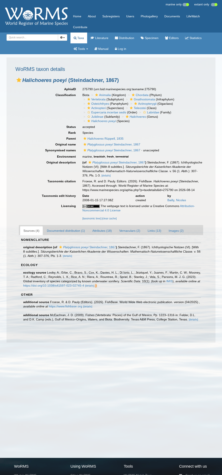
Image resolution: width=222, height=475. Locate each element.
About (92, 16)
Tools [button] (81, 49)
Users (130, 16)
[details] (106, 175)
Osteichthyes (100, 103)
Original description (61, 162)
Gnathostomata (144, 99)
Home (77, 16)
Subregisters (111, 16)
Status (71, 127)
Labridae (153, 112)
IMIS (169, 281)
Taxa (80, 38)
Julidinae (97, 116)
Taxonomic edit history (59, 196)
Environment (66, 156)
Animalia (105, 95)
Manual (102, 49)
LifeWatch (193, 16)
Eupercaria (108, 112)
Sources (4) (31, 230)
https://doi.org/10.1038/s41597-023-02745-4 (53, 285)
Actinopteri (98, 108)
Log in (121, 49)
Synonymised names (60, 150)
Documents (172, 16)
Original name (65, 144)
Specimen (151, 38)
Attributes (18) (102, 230)
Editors (173, 38)
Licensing (68, 206)
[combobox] (32, 37)
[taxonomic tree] (92, 218)
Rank (72, 132)
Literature (101, 38)
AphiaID (70, 89)
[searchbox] (31, 37)
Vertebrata (98, 99)
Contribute (80, 27)
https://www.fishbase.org (65, 306)
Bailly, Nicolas (176, 200)
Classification (66, 95)
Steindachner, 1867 (113, 144)
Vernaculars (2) (129, 230)
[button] (18, 80)
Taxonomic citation (61, 181)
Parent (71, 138)
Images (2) (176, 230)
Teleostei (140, 108)
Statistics (195, 38)
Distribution (126, 38)
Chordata (142, 95)
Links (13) (154, 230)
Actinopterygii (147, 103)
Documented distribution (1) (66, 230)
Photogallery (149, 16)
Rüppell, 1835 (105, 138)
